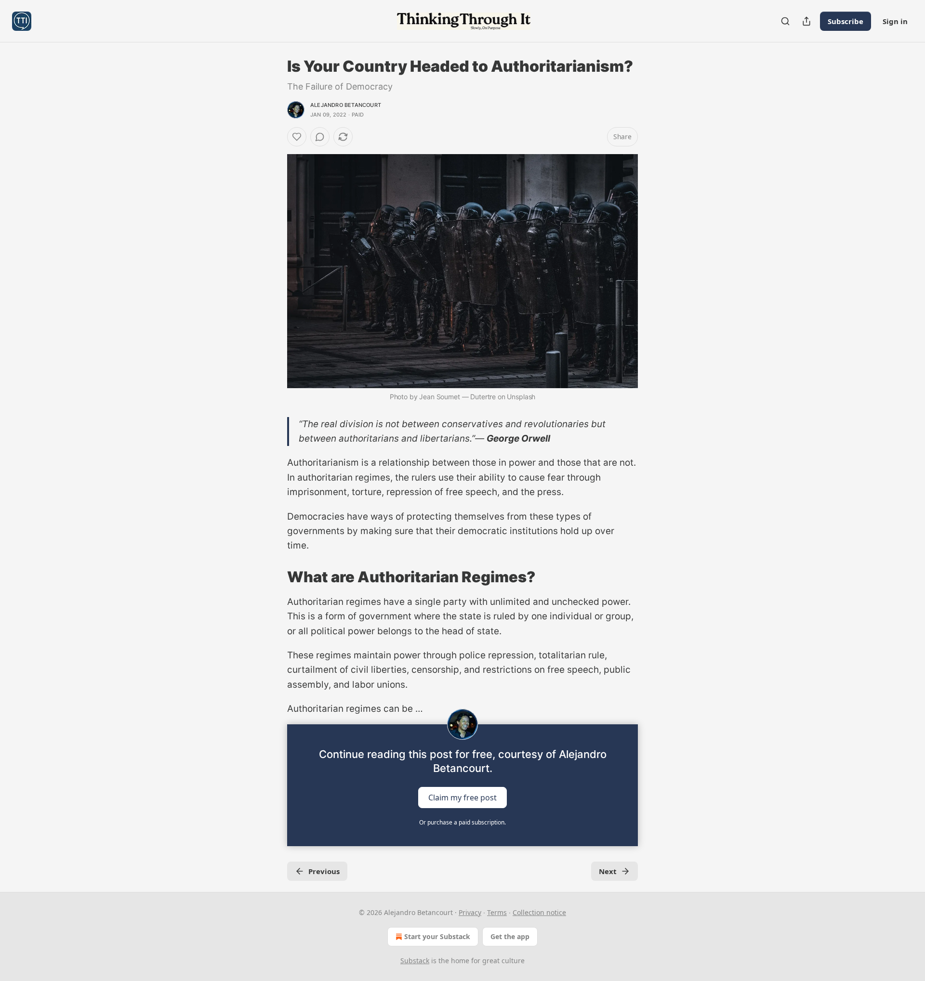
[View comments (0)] (320, 136)
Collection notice (539, 912)
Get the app (509, 936)
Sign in (895, 21)
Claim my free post (462, 797)
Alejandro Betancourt (345, 105)
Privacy (470, 912)
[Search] (785, 21)
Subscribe (845, 21)
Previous (324, 871)
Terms (497, 912)
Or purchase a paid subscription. (462, 822)
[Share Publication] (806, 21)
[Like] (296, 136)
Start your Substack (437, 936)
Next (608, 871)
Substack (414, 960)
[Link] (273, 577)
